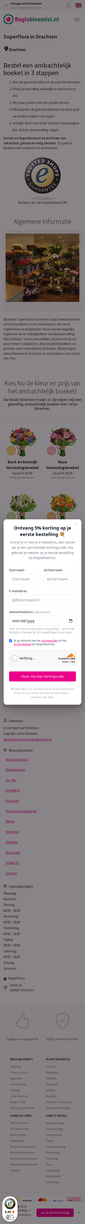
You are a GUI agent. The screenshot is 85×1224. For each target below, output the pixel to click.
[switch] (10, 1217)
